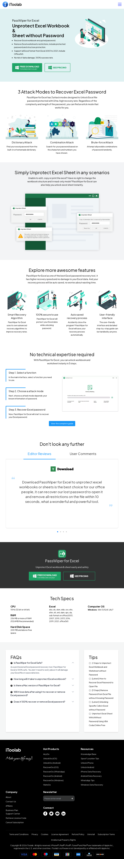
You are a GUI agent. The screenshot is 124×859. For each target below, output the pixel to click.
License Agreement (60, 834)
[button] (57, 531)
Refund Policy (78, 834)
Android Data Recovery (91, 776)
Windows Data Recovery (92, 784)
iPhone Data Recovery (91, 771)
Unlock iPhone (87, 763)
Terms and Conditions (19, 834)
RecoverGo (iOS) (51, 767)
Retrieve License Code (16, 818)
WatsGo (47, 784)
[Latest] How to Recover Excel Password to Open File (101, 682)
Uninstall (91, 834)
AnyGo (46, 754)
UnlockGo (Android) (52, 763)
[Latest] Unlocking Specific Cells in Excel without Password (98, 706)
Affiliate (9, 806)
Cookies (44, 834)
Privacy (34, 834)
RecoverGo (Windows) (53, 780)
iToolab (13, 750)
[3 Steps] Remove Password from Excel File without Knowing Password (101, 694)
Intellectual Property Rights (63, 840)
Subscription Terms (106, 834)
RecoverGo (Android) (52, 776)
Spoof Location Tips (90, 758)
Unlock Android (87, 767)
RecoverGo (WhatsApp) (54, 771)
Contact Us (11, 801)
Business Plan (12, 810)
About (8, 797)
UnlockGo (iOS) (50, 758)
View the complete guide (62, 423)
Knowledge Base (88, 754)
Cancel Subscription (15, 822)
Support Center (13, 813)
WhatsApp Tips (87, 780)
